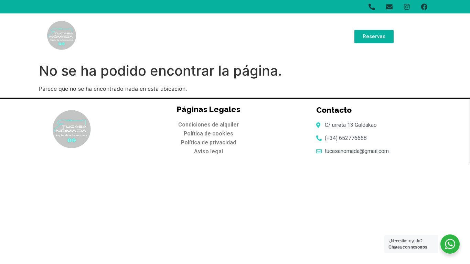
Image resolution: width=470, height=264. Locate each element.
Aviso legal (208, 151)
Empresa (284, 36)
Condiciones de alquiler (208, 124)
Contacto (321, 36)
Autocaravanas (239, 36)
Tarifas (197, 36)
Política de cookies (208, 133)
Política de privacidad (208, 142)
